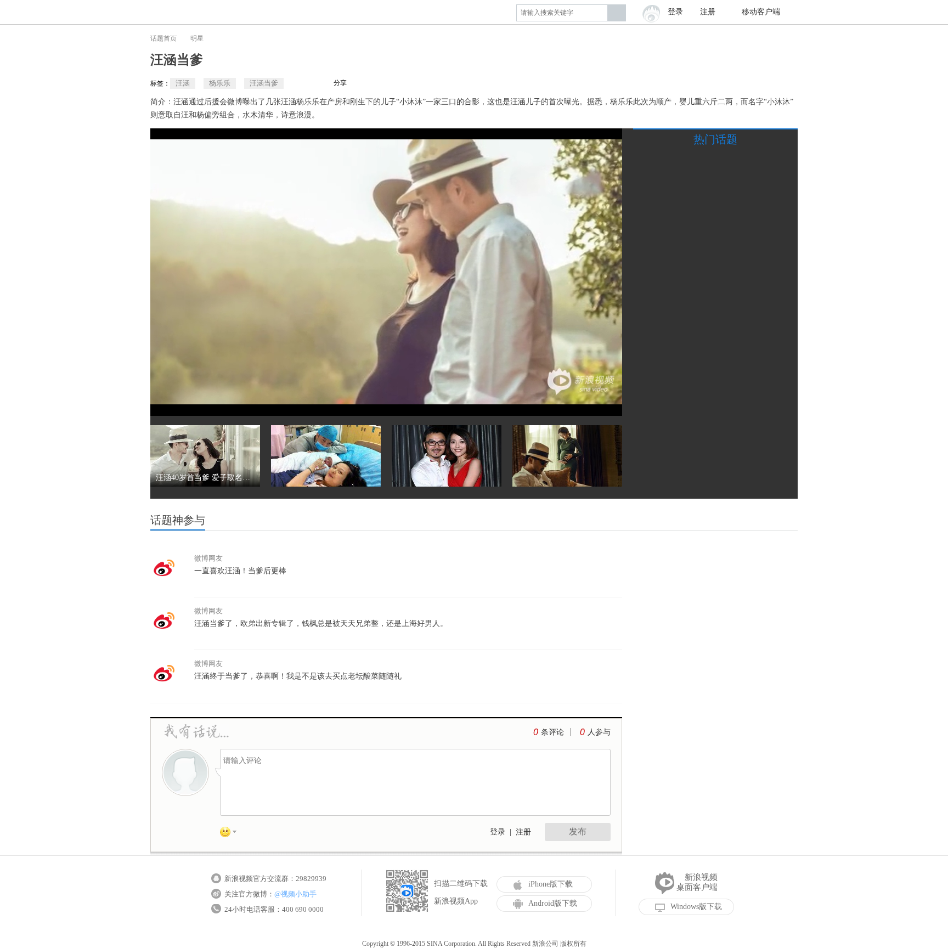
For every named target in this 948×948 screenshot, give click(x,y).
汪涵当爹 (264, 83)
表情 (232, 834)
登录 (497, 832)
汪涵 (183, 83)
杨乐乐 (219, 83)
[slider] (563, 403)
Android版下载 (552, 903)
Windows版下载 (696, 906)
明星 (197, 38)
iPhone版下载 (550, 884)
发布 (577, 831)
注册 (707, 12)
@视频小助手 (295, 894)
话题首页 (163, 38)
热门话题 (715, 139)
